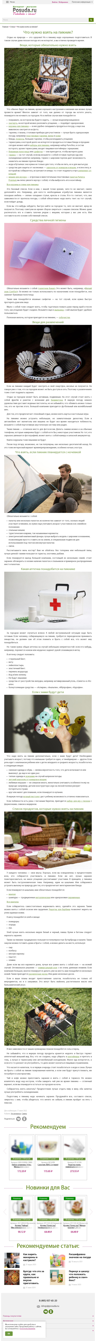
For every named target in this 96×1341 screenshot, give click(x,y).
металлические (43, 898)
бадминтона (57, 400)
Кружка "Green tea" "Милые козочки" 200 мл (74, 1227)
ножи (58, 136)
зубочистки (64, 318)
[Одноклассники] (24, 1119)
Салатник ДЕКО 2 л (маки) (48, 1165)
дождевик (30, 776)
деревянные (74, 898)
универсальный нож (47, 968)
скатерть (13, 123)
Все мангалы (13, 902)
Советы (24, 1114)
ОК (9, 1333)
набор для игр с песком (78, 801)
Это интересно (16, 1114)
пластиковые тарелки (36, 136)
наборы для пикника (39, 145)
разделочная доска (38, 974)
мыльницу (59, 310)
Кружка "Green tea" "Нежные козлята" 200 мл (48, 1227)
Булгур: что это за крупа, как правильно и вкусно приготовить (33, 1277)
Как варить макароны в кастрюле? (30, 1257)
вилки (50, 136)
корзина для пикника (19, 126)
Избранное (63, 2)
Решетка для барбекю (59, 910)
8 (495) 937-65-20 (48, 1301)
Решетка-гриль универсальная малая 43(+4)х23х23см (74, 1166)
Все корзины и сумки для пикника (22, 185)
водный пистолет (31, 797)
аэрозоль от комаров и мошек (61, 168)
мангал (12, 894)
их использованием (27, 1329)
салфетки (38, 152)
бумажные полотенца (19, 152)
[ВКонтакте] (19, 1119)
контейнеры (73, 1057)
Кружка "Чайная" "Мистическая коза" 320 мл (22, 1227)
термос (12, 155)
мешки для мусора (18, 177)
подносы (20, 139)
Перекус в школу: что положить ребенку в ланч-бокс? (79, 1276)
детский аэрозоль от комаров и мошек (27, 780)
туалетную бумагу (46, 288)
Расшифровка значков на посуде (80, 1256)
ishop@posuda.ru (50, 1306)
